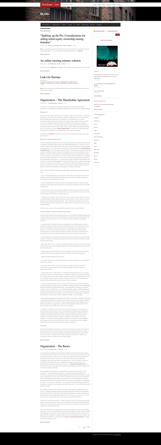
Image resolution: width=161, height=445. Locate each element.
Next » (88, 426)
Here (41, 88)
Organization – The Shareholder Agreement (65, 100)
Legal (116, 434)
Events (95, 124)
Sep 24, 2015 (97, 87)
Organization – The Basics (55, 346)
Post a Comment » (45, 54)
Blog (104, 5)
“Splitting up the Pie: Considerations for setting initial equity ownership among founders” (62, 38)
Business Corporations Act (78, 364)
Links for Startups (50, 77)
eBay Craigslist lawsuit (64, 128)
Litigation (49, 83)
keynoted (51, 134)
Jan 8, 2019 (97, 80)
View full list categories (106, 40)
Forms (70, 24)
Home (95, 5)
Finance (63, 24)
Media (114, 5)
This (41, 49)
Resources (108, 5)
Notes (64, 45)
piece (102, 83)
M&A (78, 24)
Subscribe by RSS (100, 31)
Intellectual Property (98, 137)
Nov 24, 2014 (97, 92)
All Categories (46, 24)
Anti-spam (43, 82)
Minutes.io (53, 67)
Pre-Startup (64, 83)
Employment (56, 24)
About (99, 5)
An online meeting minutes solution (60, 60)
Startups (99, 24)
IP (74, 24)
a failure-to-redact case (108, 74)
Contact (119, 5)
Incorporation (58, 45)
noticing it (80, 51)
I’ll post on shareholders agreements (74, 416)
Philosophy (85, 24)
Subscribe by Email (112, 31)
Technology (96, 162)
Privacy (92, 24)
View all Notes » (98, 96)
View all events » (98, 109)
